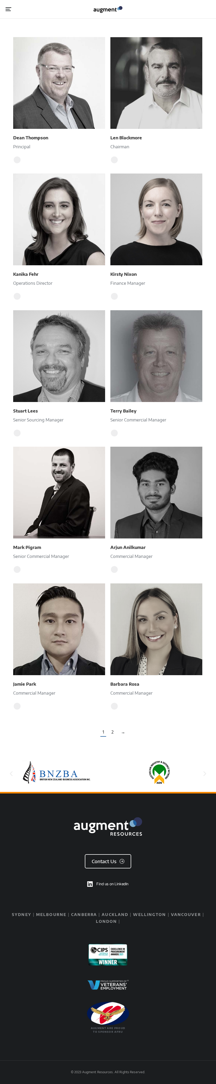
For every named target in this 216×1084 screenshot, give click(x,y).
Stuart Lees (25, 411)
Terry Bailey (123, 411)
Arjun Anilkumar (128, 547)
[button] (8, 9)
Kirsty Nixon (123, 274)
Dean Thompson (30, 137)
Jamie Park (24, 684)
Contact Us (104, 861)
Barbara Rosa (124, 684)
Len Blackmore (126, 137)
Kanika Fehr (25, 274)
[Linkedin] (17, 159)
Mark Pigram (27, 547)
